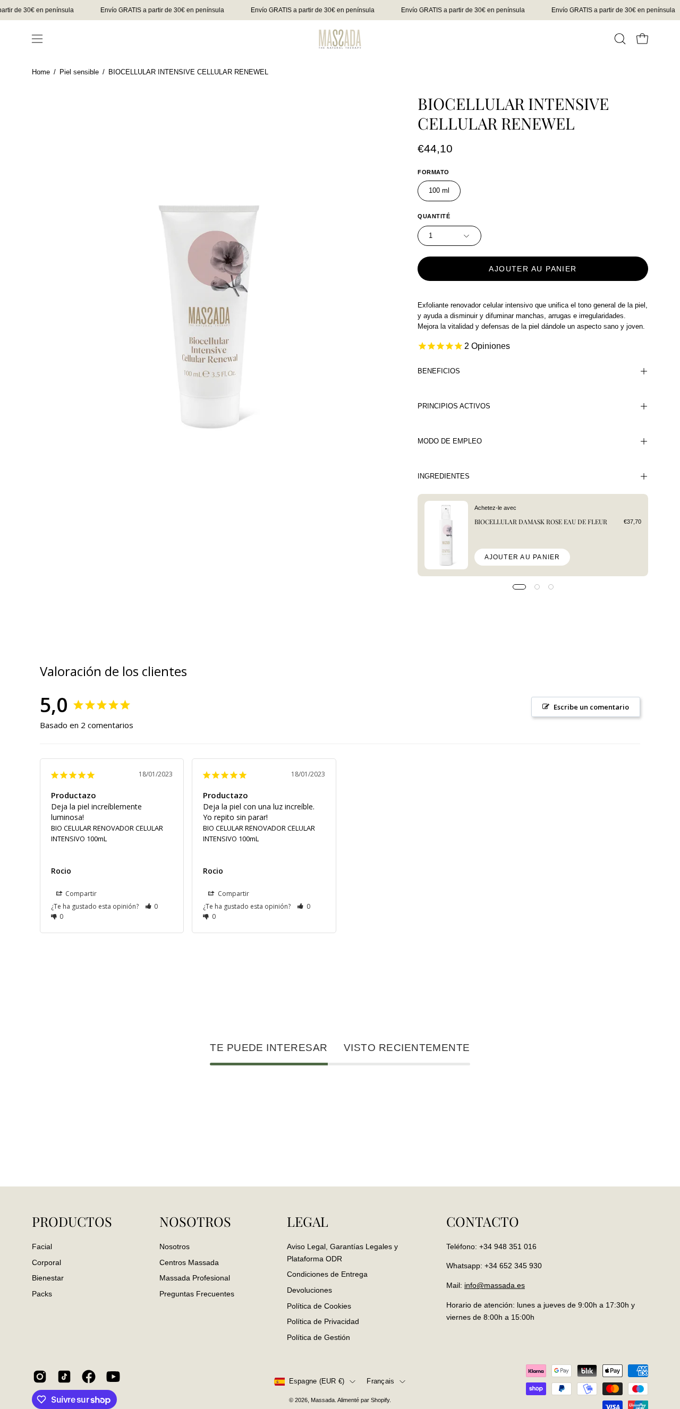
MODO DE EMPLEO (450, 441)
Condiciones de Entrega (327, 1274)
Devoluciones (309, 1289)
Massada (323, 1400)
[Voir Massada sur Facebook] (89, 1377)
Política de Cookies (319, 1305)
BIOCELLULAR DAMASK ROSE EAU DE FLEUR (540, 521)
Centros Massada (189, 1262)
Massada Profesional (194, 1278)
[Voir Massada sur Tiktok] (64, 1377)
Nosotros (174, 1246)
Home (41, 72)
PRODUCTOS (72, 1221)
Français (380, 1381)
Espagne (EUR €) (317, 1381)
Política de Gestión (318, 1337)
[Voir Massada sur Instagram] (40, 1377)
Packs (42, 1294)
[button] (620, 39)
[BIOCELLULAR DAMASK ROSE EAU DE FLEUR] (446, 535)
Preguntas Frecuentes (196, 1294)
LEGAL (307, 1221)
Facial (42, 1246)
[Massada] (340, 38)
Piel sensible (79, 72)
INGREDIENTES (444, 476)
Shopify (380, 1400)
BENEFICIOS (439, 371)
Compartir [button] (80, 893)
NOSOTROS (195, 1221)
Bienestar (48, 1278)
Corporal (46, 1262)
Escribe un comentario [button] (591, 707)
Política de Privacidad (323, 1321)
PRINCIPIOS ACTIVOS (454, 406)
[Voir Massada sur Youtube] (113, 1377)
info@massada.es (494, 1285)
